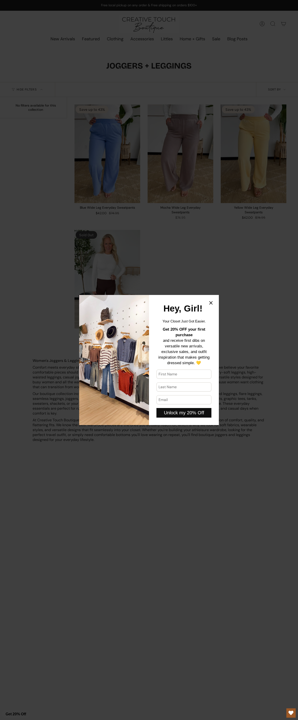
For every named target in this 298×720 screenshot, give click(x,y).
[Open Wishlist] (291, 713)
